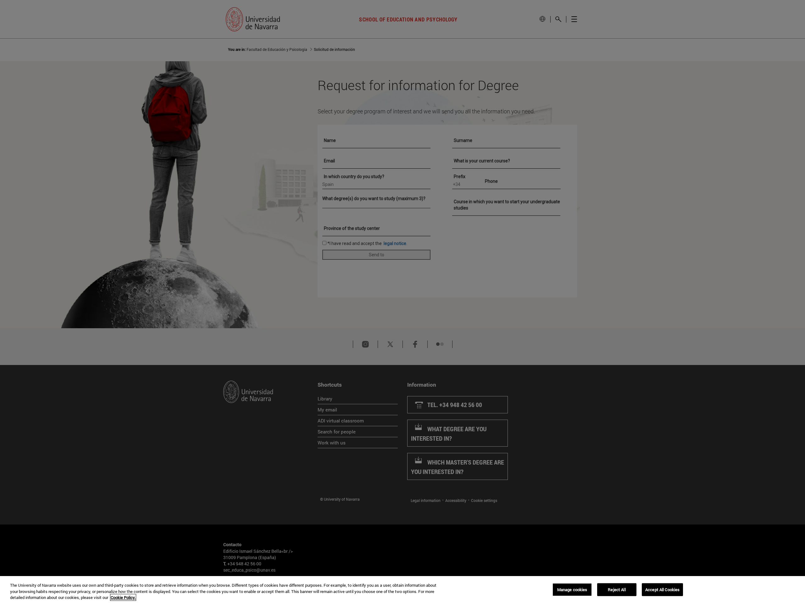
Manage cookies (572, 589)
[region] (402, 590)
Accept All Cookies (662, 589)
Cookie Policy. (123, 597)
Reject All (616, 589)
